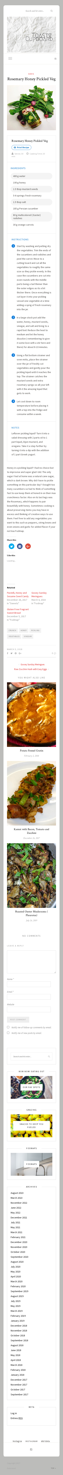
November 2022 (19, 1202)
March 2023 (16, 1197)
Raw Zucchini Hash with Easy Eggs (30, 669)
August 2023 (17, 1192)
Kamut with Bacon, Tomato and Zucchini (31, 831)
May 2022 (15, 1212)
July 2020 (15, 1266)
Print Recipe (23, 147)
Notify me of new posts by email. (27, 1033)
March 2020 (16, 1281)
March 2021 (16, 1232)
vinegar (28, 636)
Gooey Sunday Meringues (32, 664)
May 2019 (15, 1306)
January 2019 (17, 1320)
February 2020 (18, 1286)
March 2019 (16, 1310)
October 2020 (18, 1251)
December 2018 (19, 1325)
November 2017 (19, 1384)
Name (10, 979)
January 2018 (17, 1374)
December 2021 (19, 1217)
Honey (24, 630)
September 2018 (19, 1340)
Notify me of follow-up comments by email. (31, 1027)
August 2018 (17, 1345)
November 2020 (19, 1247)
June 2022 (16, 1207)
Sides (31, 74)
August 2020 (17, 1261)
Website (10, 1004)
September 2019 (19, 1291)
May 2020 (15, 1271)
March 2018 (16, 1365)
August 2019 (17, 1296)
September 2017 (19, 1394)
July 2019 (15, 1301)
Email (10, 991)
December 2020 (19, 1242)
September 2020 (19, 1256)
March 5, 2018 (14, 649)
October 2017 (18, 1389)
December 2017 (19, 1379)
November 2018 (19, 1330)
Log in (14, 1413)
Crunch (12, 630)
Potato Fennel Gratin (31, 751)
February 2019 (18, 1315)
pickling (35, 630)
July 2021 (15, 1222)
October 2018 (18, 1335)
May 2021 (15, 1227)
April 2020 (16, 1276)
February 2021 (18, 1237)
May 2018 (15, 1355)
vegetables (14, 636)
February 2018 (18, 1369)
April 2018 (16, 1360)
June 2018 (16, 1350)
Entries (17, 1418)
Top (53, 1468)
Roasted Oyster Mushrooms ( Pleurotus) (31, 913)
